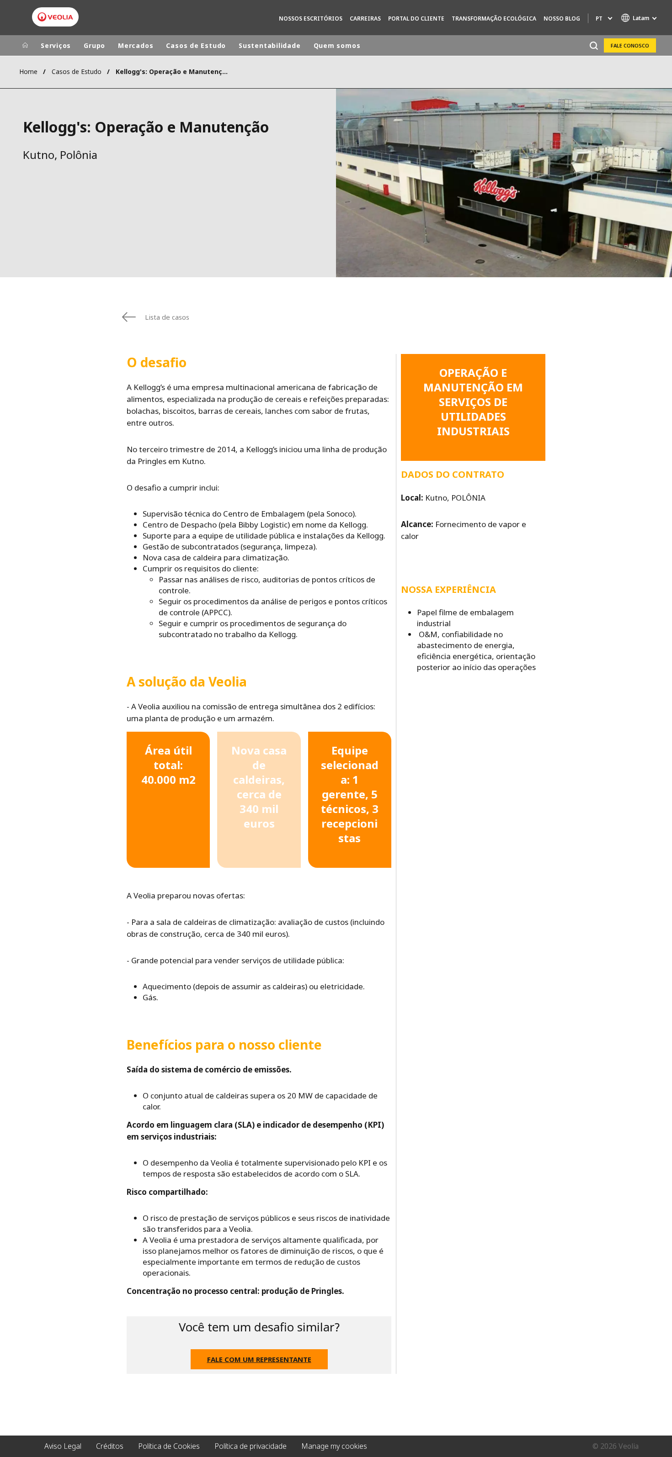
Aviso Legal (62, 1446)
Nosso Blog (562, 18)
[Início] (25, 45)
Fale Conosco (630, 45)
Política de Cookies (169, 1446)
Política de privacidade (250, 1446)
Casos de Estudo (196, 45)
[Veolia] (55, 16)
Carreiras (365, 18)
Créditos (109, 1446)
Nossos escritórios (310, 18)
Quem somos (337, 45)
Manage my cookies (334, 1446)
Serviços (56, 45)
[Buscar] (594, 45)
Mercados (135, 45)
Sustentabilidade (269, 45)
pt (599, 18)
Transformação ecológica (494, 18)
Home (28, 71)
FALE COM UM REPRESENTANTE (259, 1359)
